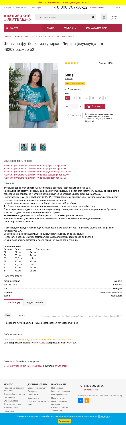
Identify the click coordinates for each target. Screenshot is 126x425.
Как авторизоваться (37, 388)
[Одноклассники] (87, 400)
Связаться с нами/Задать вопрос (60, 408)
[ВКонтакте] (80, 400)
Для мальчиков (11, 401)
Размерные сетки (59, 395)
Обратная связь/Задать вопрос (38, 402)
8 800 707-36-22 (72, 7)
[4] (74, 63)
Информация (58, 384)
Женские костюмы (12, 404)
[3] (72, 63)
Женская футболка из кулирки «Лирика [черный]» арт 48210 (35, 168)
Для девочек (10, 397)
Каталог (14, 28)
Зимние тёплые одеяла (14, 394)
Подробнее (104, 416)
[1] (66, 63)
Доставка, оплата (37, 384)
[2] (69, 63)
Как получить (34, 398)
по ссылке (39, 342)
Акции (50, 28)
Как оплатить (34, 395)
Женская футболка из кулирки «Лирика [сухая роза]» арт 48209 (37, 171)
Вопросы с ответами (60, 391)
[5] (77, 63)
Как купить (32, 391)
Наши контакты (58, 398)
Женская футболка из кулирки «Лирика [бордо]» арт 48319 (35, 177)
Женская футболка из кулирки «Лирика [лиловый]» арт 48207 (36, 174)
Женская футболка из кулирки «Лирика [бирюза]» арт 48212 (35, 165)
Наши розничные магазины (59, 402)
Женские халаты (11, 407)
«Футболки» (61, 366)
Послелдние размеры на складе (14, 389)
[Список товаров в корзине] (109, 19)
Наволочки (9, 411)
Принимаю (64, 421)
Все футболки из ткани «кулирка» (25, 366)
